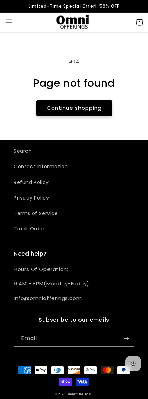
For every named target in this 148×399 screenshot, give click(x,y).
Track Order (29, 228)
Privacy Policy (31, 197)
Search (23, 151)
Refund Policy (31, 182)
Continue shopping (74, 107)
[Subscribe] (126, 339)
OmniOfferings (79, 394)
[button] (8, 22)
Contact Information (41, 166)
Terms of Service (36, 213)
